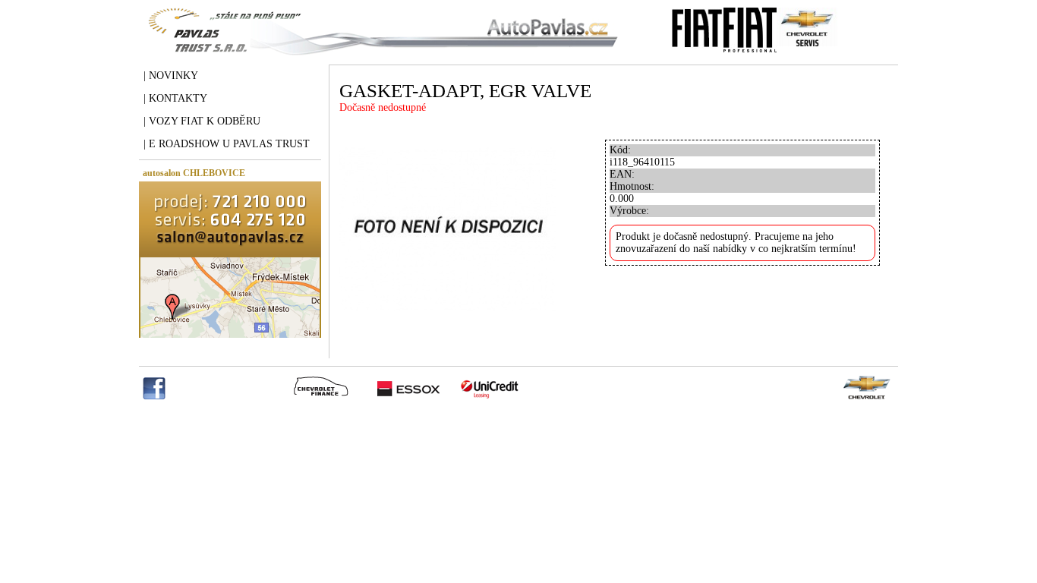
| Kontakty (175, 98)
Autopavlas (379, 42)
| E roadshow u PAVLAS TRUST (226, 144)
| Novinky (170, 75)
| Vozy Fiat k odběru (201, 121)
